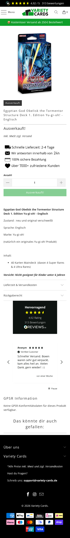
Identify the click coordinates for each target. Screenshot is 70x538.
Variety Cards (39, 505)
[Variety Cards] (35, 12)
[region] (35, 362)
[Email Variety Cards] (41, 494)
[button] (8, 362)
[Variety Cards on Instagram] (35, 494)
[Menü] (2, 12)
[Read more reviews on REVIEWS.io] (35, 327)
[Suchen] (56, 12)
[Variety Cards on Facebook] (28, 494)
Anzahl (8, 175)
